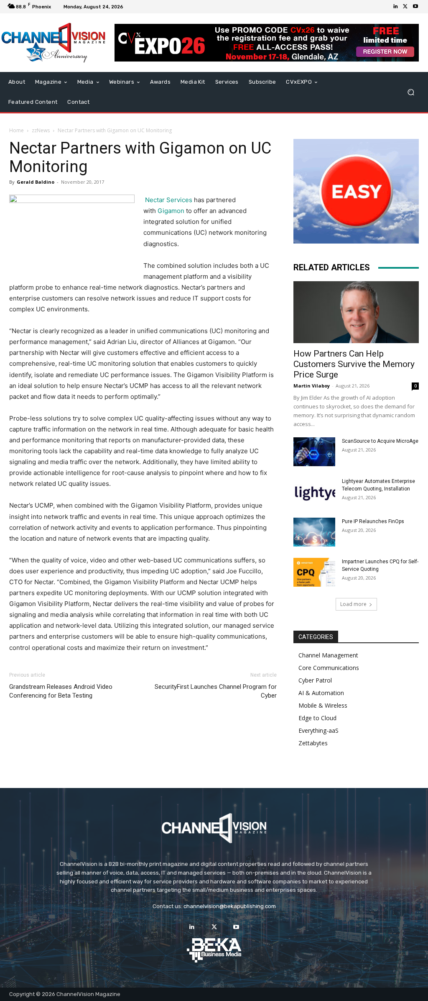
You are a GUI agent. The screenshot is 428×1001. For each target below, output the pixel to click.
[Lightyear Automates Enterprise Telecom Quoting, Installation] (314, 492)
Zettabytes (313, 743)
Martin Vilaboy (311, 385)
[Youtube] (415, 7)
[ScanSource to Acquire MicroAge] (314, 451)
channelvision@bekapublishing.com (229, 906)
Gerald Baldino (35, 182)
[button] (410, 92)
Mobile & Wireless (322, 705)
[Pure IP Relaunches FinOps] (314, 532)
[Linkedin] (395, 7)
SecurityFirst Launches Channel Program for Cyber (216, 691)
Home (16, 130)
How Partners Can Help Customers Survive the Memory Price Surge (354, 364)
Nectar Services (168, 200)
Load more (353, 604)
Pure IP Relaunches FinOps (373, 521)
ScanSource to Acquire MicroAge (380, 441)
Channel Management (328, 655)
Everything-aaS (318, 730)
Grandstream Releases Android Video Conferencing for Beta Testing (60, 691)
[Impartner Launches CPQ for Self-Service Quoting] (314, 572)
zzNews (41, 130)
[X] (405, 7)
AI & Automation (321, 693)
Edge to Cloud (317, 718)
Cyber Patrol (315, 680)
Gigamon (171, 211)
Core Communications (328, 668)
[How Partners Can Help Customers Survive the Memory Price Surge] (356, 312)
